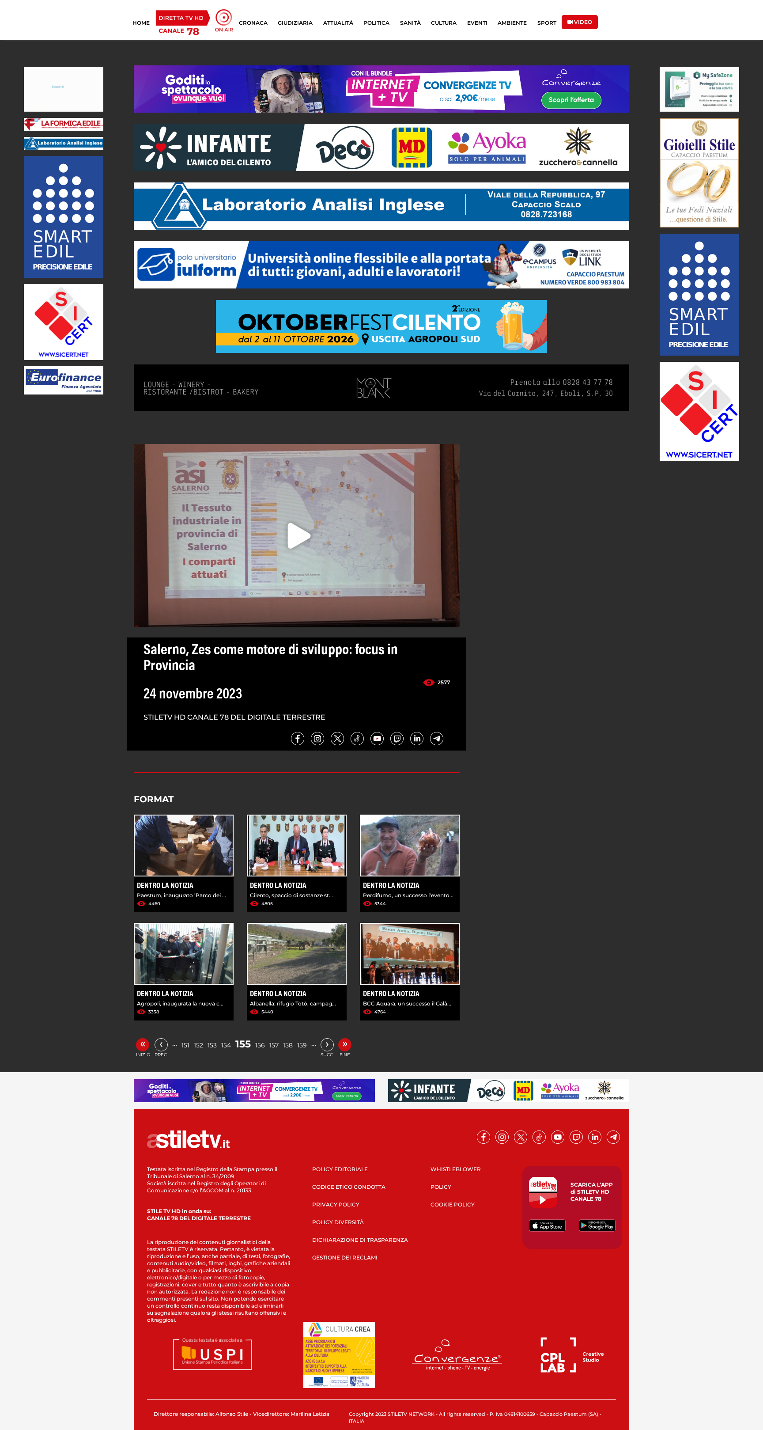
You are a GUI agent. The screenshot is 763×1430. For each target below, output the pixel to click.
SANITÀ (410, 22)
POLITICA (376, 22)
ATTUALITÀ (338, 22)
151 (185, 1045)
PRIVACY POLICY (335, 1204)
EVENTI (477, 22)
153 (212, 1045)
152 (198, 1045)
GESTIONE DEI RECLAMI (345, 1257)
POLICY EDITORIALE (340, 1169)
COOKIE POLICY (453, 1204)
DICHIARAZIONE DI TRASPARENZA (360, 1240)
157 (274, 1045)
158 (288, 1045)
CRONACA (253, 22)
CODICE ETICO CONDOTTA (348, 1186)
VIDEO (582, 22)
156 (260, 1045)
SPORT (546, 22)
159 (302, 1045)
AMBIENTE (512, 22)
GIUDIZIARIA (295, 22)
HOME (141, 22)
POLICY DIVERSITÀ (338, 1222)
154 (226, 1045)
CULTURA (444, 22)
